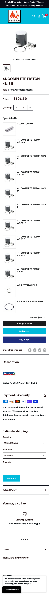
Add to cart (25, 331)
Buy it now (24, 339)
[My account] (39, 16)
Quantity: (7, 107)
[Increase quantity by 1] (30, 107)
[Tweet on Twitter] (39, 350)
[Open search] (33, 16)
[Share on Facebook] (29, 350)
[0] (44, 16)
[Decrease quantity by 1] (16, 107)
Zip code (7, 462)
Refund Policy (10, 490)
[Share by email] (44, 350)
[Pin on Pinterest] (34, 350)
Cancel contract (12, 589)
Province (7, 449)
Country (7, 437)
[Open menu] (4, 16)
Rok (5, 90)
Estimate (11, 478)
